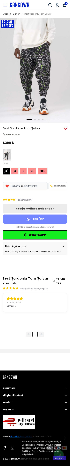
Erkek (5, 13)
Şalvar (16, 13)
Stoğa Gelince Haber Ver (35, 208)
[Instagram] (12, 448)
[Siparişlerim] (57, 5)
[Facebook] (5, 448)
